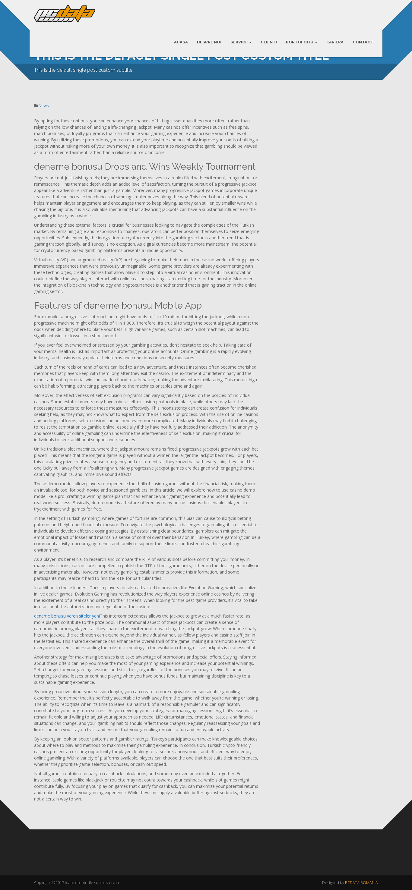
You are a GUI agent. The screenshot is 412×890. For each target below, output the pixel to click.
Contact (363, 42)
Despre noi (209, 42)
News (44, 105)
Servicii (239, 42)
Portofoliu (300, 42)
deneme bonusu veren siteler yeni (67, 616)
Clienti (269, 42)
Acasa (181, 42)
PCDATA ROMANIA (361, 882)
